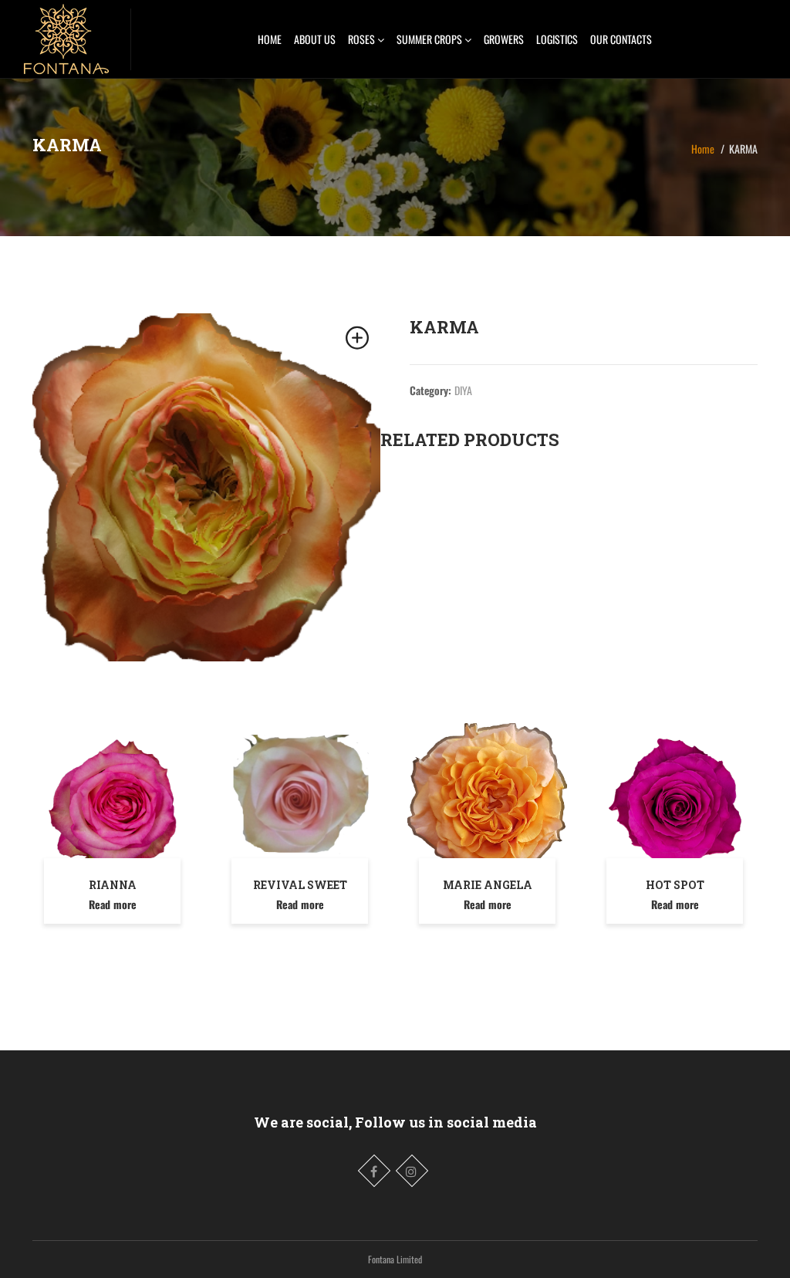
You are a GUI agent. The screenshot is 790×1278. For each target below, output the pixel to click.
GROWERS (504, 39)
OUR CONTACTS (621, 39)
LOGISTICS (557, 39)
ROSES (362, 39)
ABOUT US (315, 39)
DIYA (463, 390)
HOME (270, 39)
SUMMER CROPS (430, 39)
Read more (113, 904)
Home (702, 148)
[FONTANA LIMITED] (65, 34)
